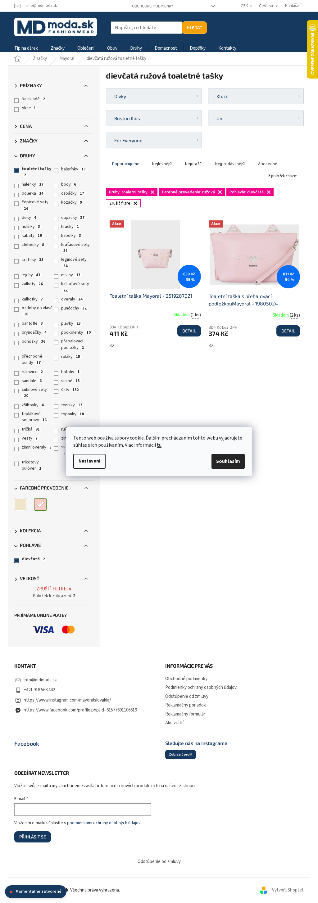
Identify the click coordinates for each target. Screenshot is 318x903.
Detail (189, 330)
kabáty (32, 236)
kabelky (71, 236)
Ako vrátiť (174, 723)
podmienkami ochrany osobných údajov (104, 823)
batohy (70, 372)
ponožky (33, 341)
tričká (31, 429)
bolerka (32, 193)
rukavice (32, 372)
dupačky (72, 217)
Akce (28, 108)
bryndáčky (34, 332)
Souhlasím (228, 461)
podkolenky (76, 332)
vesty (30, 438)
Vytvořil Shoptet (288, 890)
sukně (70, 381)
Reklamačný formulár (185, 714)
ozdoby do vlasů (37, 311)
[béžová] (20, 504)
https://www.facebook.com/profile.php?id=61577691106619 (80, 710)
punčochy (74, 308)
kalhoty (32, 284)
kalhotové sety (75, 287)
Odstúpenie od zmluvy (186, 696)
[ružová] (40, 504)
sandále (32, 381)
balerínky (73, 169)
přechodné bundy (32, 359)
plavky (71, 323)
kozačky (71, 202)
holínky (31, 226)
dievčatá (33, 559)
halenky (32, 184)
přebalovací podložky (72, 344)
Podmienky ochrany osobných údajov (201, 687)
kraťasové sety (75, 248)
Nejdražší (193, 164)
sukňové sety (34, 392)
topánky (72, 414)
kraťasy (32, 260)
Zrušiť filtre (51, 589)
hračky (70, 226)
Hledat (194, 27)
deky (29, 217)
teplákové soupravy (34, 417)
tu (159, 445)
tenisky (71, 405)
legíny (31, 275)
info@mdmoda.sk (40, 680)
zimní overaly (37, 447)
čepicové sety (35, 205)
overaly (72, 299)
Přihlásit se (32, 836)
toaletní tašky (36, 172)
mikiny (70, 275)
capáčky (72, 193)
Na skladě (33, 99)
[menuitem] (26, 48)
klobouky (33, 245)
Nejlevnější (162, 164)
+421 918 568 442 (39, 690)
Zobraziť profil (180, 754)
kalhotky (32, 299)
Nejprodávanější (230, 164)
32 (112, 345)
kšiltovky (33, 405)
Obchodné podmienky (152, 6)
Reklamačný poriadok (185, 705)
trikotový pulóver (31, 465)
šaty (70, 390)
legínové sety (74, 262)
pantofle (32, 323)
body (68, 184)
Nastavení (89, 461)
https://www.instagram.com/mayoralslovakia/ (67, 700)
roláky (70, 357)
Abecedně (267, 164)
